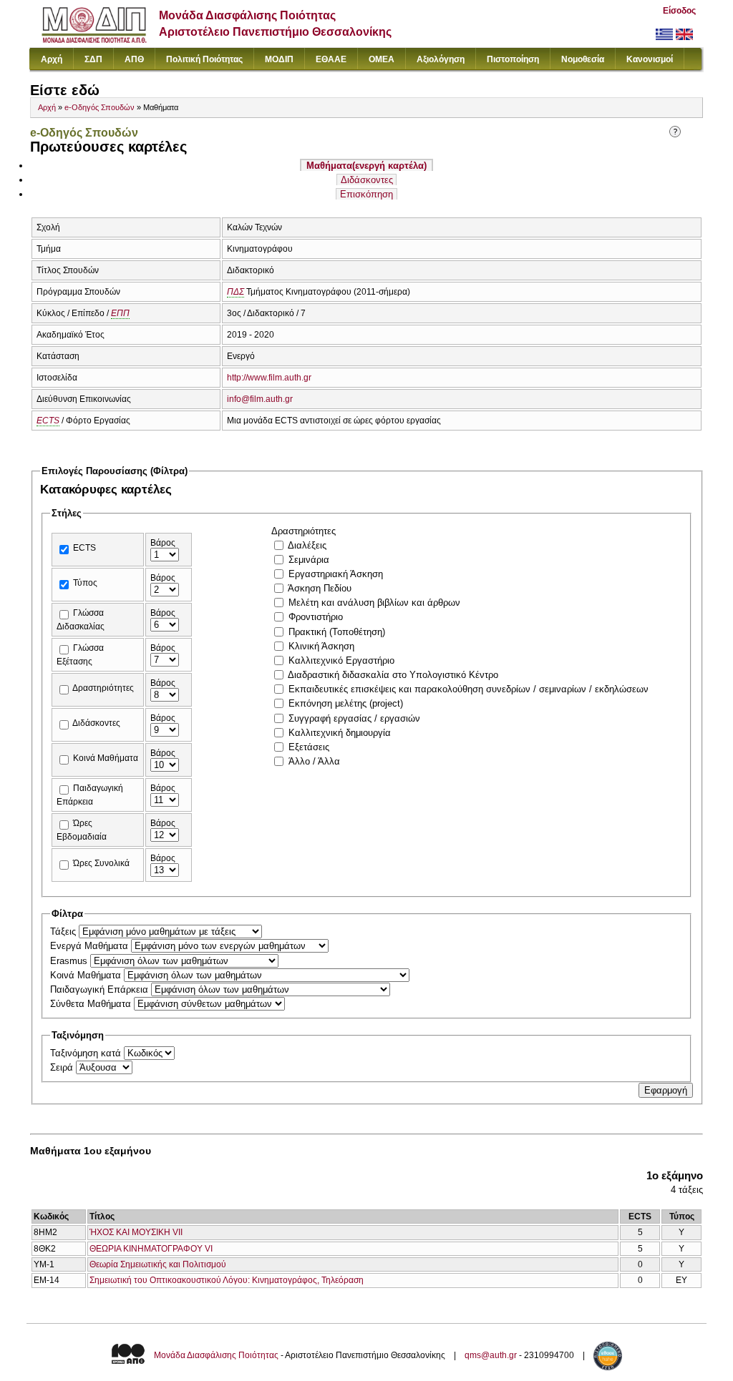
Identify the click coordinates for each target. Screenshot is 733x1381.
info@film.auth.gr (260, 399)
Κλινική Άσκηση (321, 646)
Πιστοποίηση (513, 59)
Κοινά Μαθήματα (105, 758)
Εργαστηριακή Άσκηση (335, 574)
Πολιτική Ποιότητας (204, 59)
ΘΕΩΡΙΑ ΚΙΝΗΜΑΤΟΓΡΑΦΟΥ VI (151, 1249)
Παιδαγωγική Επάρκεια (100, 989)
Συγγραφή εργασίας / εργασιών (354, 718)
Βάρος (162, 543)
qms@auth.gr (491, 1355)
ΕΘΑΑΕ (331, 59)
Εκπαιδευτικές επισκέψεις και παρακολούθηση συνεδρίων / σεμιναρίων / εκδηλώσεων (468, 689)
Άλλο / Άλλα (314, 761)
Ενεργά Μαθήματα (90, 945)
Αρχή (51, 59)
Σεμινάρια (308, 559)
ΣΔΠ (93, 59)
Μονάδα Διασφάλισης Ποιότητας (216, 1355)
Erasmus (70, 960)
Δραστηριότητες (103, 688)
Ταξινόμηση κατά (87, 1053)
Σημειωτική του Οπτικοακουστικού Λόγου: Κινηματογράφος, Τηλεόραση (226, 1280)
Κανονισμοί (649, 59)
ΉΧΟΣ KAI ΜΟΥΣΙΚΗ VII (136, 1232)
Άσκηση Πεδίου (319, 588)
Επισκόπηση (366, 194)
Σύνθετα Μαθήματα (92, 1003)
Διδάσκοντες (367, 180)
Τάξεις (64, 931)
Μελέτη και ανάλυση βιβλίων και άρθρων (374, 602)
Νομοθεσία (582, 59)
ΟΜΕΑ (381, 59)
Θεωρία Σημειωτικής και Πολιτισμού (157, 1264)
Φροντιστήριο (315, 616)
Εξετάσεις (308, 747)
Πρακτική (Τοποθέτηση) (336, 631)
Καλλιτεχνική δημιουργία (339, 732)
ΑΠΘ (134, 59)
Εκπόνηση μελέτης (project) (345, 703)
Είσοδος (679, 11)
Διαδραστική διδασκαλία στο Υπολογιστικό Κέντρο (393, 674)
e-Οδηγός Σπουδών (99, 107)
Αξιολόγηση (441, 59)
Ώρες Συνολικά (101, 863)
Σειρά (63, 1067)
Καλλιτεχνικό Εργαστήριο (341, 660)
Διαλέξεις (307, 545)
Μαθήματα (366, 165)
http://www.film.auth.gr (269, 378)
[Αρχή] (94, 39)
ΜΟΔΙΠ (279, 59)
